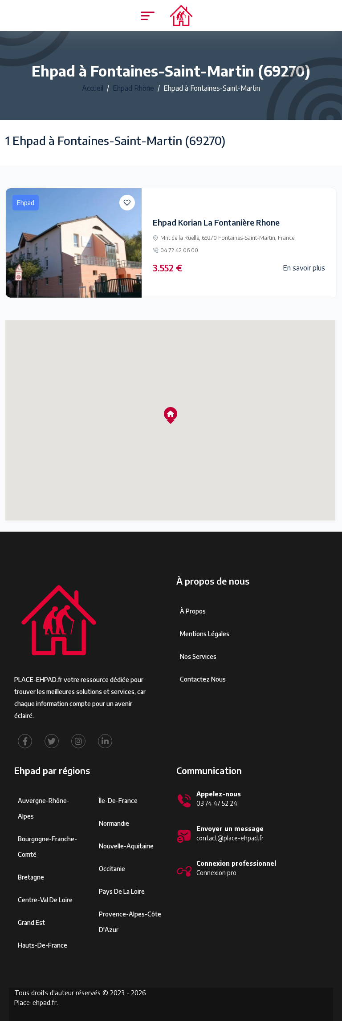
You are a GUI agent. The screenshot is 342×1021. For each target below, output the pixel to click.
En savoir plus (304, 267)
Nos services (198, 656)
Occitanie (112, 868)
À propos (193, 611)
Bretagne (31, 877)
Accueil (92, 88)
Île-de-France (118, 800)
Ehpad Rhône (133, 88)
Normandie (114, 823)
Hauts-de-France (42, 945)
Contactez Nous (203, 679)
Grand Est (31, 922)
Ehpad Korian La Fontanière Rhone (216, 222)
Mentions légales (204, 634)
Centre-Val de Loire (45, 900)
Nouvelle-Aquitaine (126, 846)
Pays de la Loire (122, 891)
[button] (170, 413)
